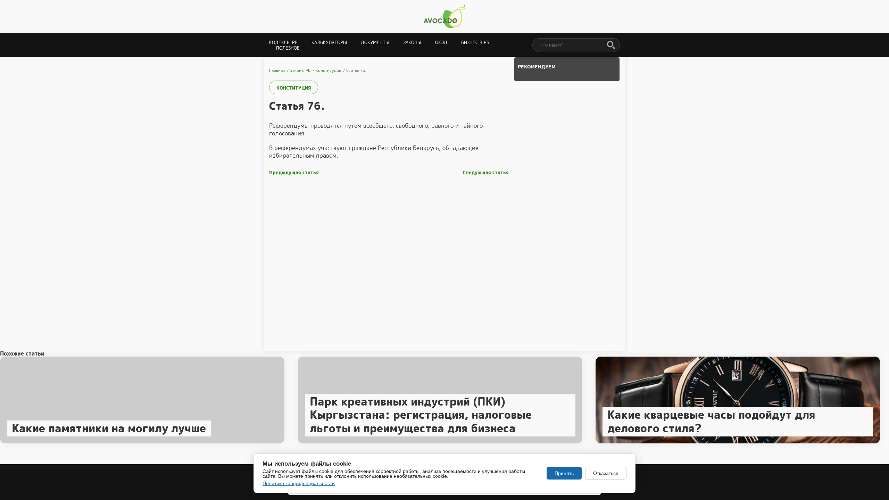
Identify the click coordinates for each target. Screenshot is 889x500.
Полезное (288, 48)
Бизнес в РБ (475, 42)
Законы (412, 42)
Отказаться (605, 473)
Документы (375, 42)
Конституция (293, 88)
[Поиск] (611, 45)
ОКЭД (441, 42)
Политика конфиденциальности (299, 483)
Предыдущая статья (294, 173)
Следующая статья (486, 173)
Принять (564, 473)
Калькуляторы (329, 42)
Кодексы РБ (283, 42)
